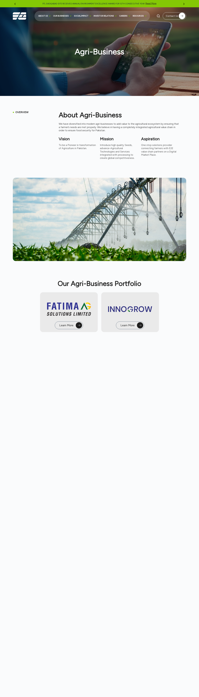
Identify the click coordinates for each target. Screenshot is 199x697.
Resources (138, 16)
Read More (148, 3)
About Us (43, 16)
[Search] (158, 16)
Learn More (66, 325)
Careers (123, 16)
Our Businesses (61, 16)
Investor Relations (104, 16)
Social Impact (81, 16)
